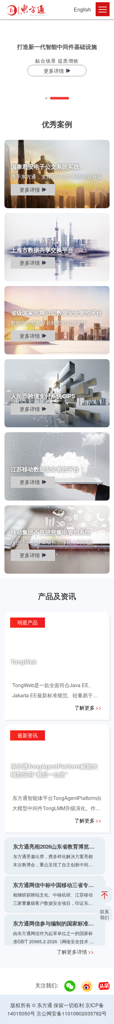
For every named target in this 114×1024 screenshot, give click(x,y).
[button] (46, 98)
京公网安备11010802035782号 (71, 1013)
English (82, 9)
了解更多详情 (75, 951)
